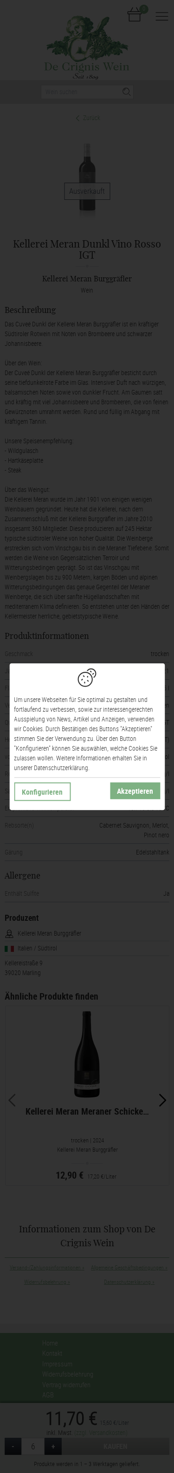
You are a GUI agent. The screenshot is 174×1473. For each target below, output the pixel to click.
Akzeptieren (135, 790)
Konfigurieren (42, 791)
